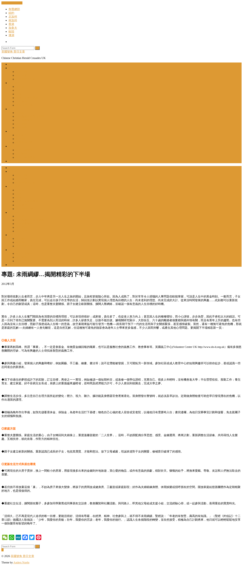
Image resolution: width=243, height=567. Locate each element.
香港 (11, 24)
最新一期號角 (24, 149)
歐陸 (11, 31)
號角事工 (14, 67)
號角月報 (21, 71)
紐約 (11, 12)
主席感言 (21, 112)
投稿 (18, 94)
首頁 (11, 64)
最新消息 (14, 131)
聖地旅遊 (21, 75)
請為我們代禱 (24, 105)
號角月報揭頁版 (26, 157)
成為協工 (21, 86)
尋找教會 (14, 161)
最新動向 (21, 135)
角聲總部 (14, 9)
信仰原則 (21, 123)
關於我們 (14, 108)
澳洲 (11, 35)
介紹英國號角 (24, 120)
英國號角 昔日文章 (13, 51)
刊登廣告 (21, 101)
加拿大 (13, 27)
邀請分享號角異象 (27, 97)
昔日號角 (21, 153)
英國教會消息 (24, 142)
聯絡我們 (21, 127)
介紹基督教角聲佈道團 (30, 116)
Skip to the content (11, 2)
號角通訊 (21, 138)
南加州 (13, 20)
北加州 (13, 16)
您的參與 (14, 82)
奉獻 (18, 90)
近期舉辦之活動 (26, 79)
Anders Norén (21, 562)
